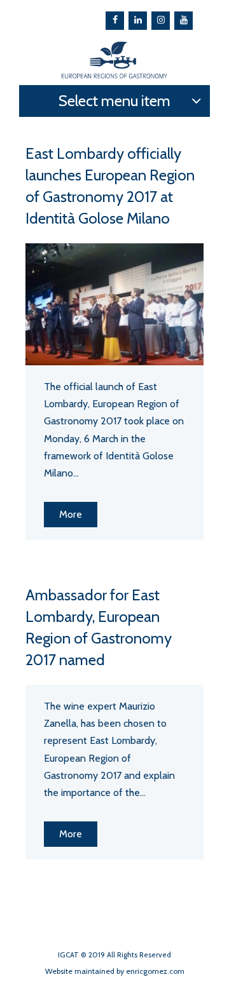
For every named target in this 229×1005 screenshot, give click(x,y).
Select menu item (114, 100)
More (70, 514)
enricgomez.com (155, 971)
